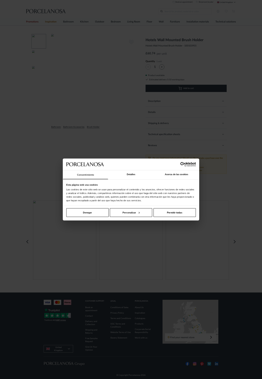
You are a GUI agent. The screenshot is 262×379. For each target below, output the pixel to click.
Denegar (87, 212)
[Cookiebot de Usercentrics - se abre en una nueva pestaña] (182, 164)
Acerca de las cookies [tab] (176, 174)
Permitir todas (174, 212)
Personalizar (129, 212)
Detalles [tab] (131, 174)
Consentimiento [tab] (85, 174)
